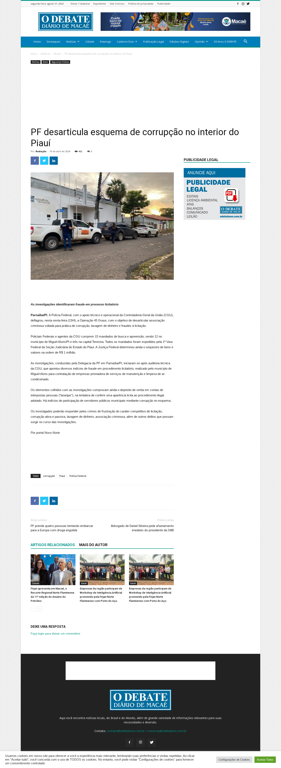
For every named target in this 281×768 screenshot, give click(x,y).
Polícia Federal (78, 475)
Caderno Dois (125, 41)
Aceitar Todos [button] (265, 759)
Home (37, 41)
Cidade (89, 41)
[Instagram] (243, 3)
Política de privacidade (140, 3)
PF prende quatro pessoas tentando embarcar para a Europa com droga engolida (62, 528)
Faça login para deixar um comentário (55, 633)
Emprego (105, 41)
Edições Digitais (179, 41)
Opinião (200, 41)
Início (34, 54)
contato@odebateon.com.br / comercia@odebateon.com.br (147, 731)
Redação (41, 151)
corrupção (49, 475)
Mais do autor (93, 545)
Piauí (62, 475)
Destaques (53, 41)
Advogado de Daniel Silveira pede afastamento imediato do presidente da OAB (142, 528)
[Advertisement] (140, 95)
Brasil (57, 54)
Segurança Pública (60, 61)
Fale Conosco (117, 3)
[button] (245, 42)
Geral (84, 583)
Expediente (99, 3)
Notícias (71, 41)
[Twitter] (248, 3)
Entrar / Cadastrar (80, 3)
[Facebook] (238, 3)
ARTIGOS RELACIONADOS (53, 545)
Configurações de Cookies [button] (234, 759)
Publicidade (163, 3)
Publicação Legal (153, 41)
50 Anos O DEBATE (225, 41)
